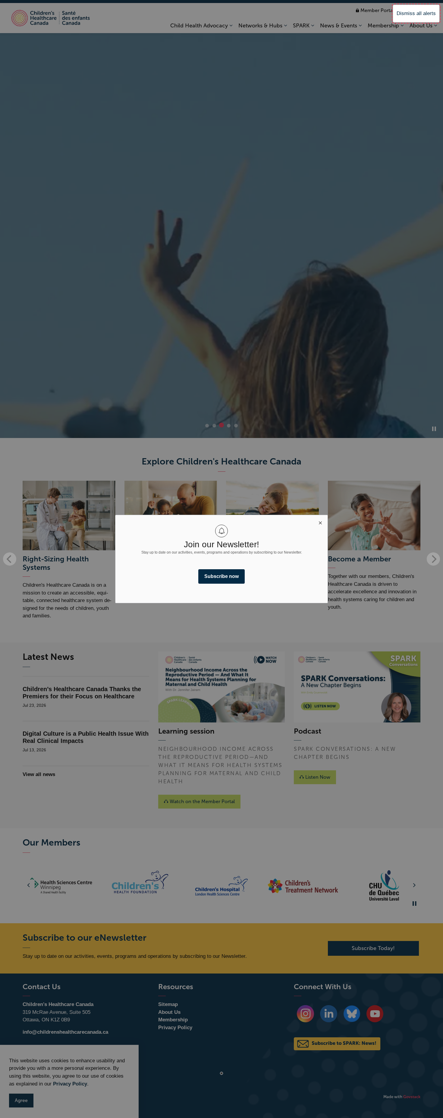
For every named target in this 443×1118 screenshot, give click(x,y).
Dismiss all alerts (416, 13)
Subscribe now (221, 576)
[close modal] (320, 522)
